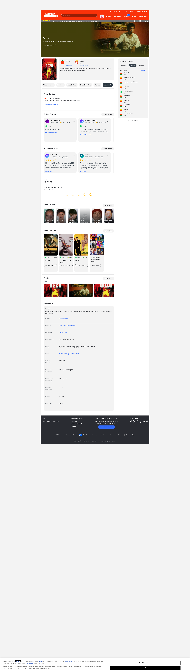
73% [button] (68, 61)
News (134, 16)
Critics (132, 12)
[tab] (124, 65)
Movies (108, 16)
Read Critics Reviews (51, 104)
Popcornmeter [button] (83, 64)
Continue (145, 668)
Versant (18, 661)
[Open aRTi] (102, 16)
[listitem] (133, 73)
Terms (40, 661)
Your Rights (29, 663)
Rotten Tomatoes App (93, 21)
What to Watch (66, 21)
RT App (126, 16)
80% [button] (82, 61)
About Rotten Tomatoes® (118, 12)
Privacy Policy (68, 661)
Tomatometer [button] (69, 64)
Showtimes (143, 16)
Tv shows (117, 16)
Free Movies (57, 21)
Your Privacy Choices (90, 435)
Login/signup (142, 12)
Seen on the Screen (78, 21)
